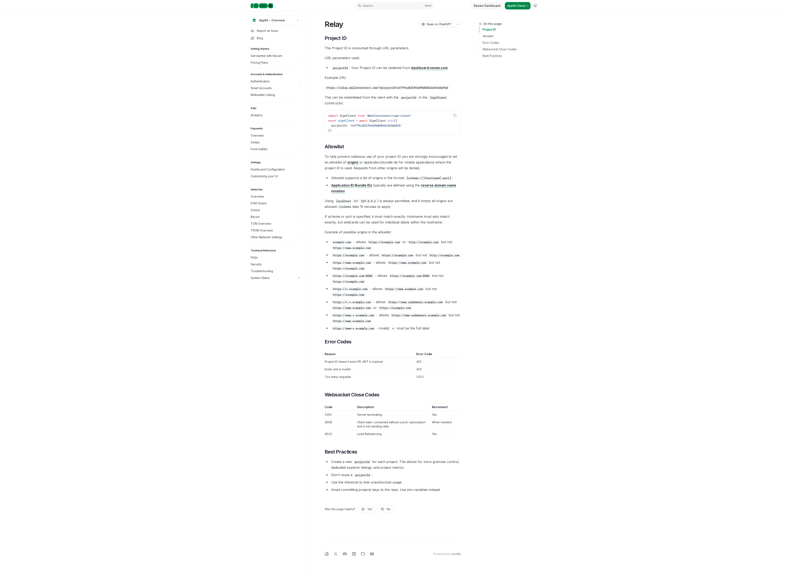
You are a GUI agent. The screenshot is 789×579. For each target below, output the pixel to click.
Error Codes (491, 42)
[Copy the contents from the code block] (455, 115)
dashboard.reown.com (429, 68)
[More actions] (457, 24)
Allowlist (488, 36)
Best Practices (492, 56)
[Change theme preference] (535, 6)
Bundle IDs (363, 185)
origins (352, 162)
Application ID (342, 185)
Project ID (489, 29)
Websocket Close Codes (500, 49)
